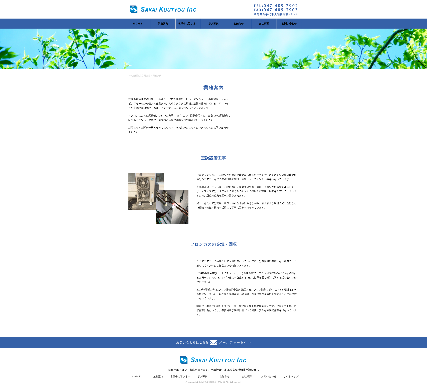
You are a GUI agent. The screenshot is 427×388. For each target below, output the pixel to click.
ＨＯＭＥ (138, 23)
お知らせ (239, 23)
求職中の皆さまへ (188, 23)
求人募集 (213, 23)
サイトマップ (290, 376)
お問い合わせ (289, 23)
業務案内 (163, 23)
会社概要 (264, 23)
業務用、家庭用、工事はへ (213, 369)
